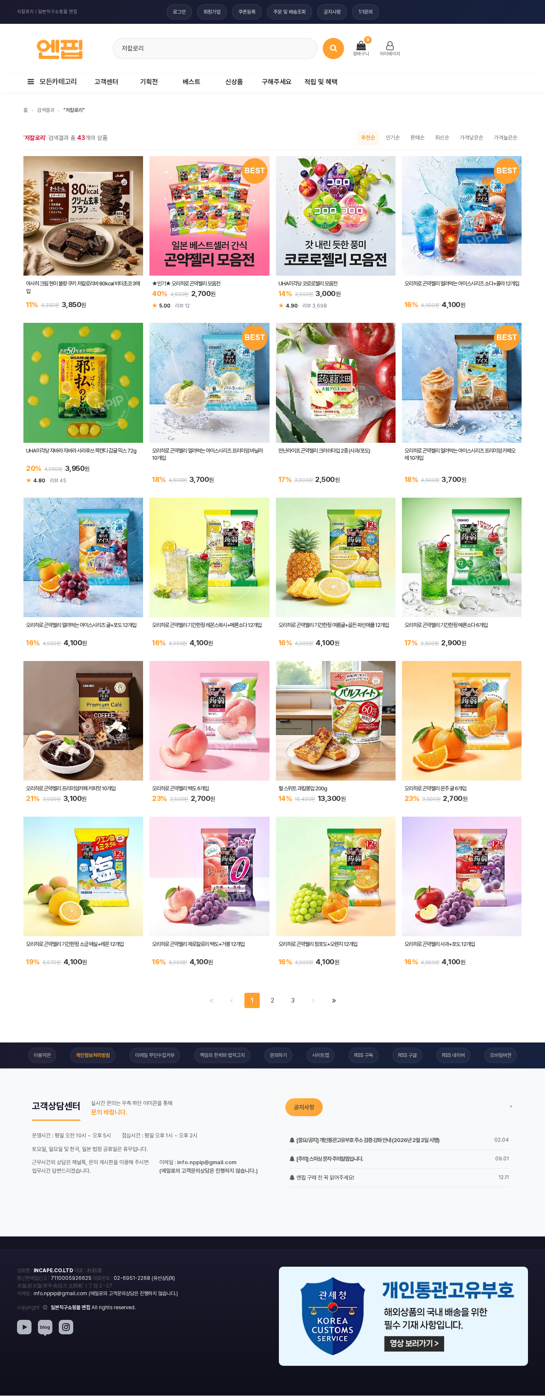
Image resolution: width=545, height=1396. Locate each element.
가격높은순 (505, 137)
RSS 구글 (407, 1055)
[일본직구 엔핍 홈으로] (59, 47)
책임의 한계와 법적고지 (222, 1055)
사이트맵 (320, 1055)
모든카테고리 (57, 81)
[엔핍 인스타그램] (66, 1327)
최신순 (442, 137)
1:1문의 (366, 12)
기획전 (149, 82)
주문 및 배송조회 (289, 12)
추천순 (368, 137)
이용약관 (42, 1055)
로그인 (179, 12)
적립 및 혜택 (321, 82)
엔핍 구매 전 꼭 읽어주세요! (324, 1177)
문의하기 (278, 1055)
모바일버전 (500, 1055)
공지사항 (332, 12)
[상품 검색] (333, 48)
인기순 (393, 137)
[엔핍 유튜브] (24, 1327)
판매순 (417, 137)
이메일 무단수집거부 (155, 1055)
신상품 (234, 82)
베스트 (192, 82)
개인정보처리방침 (93, 1055)
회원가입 (212, 12)
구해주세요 (277, 82)
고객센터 (106, 82)
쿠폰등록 (246, 12)
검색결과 (45, 110)
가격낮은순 (471, 137)
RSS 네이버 (453, 1055)
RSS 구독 (363, 1055)
